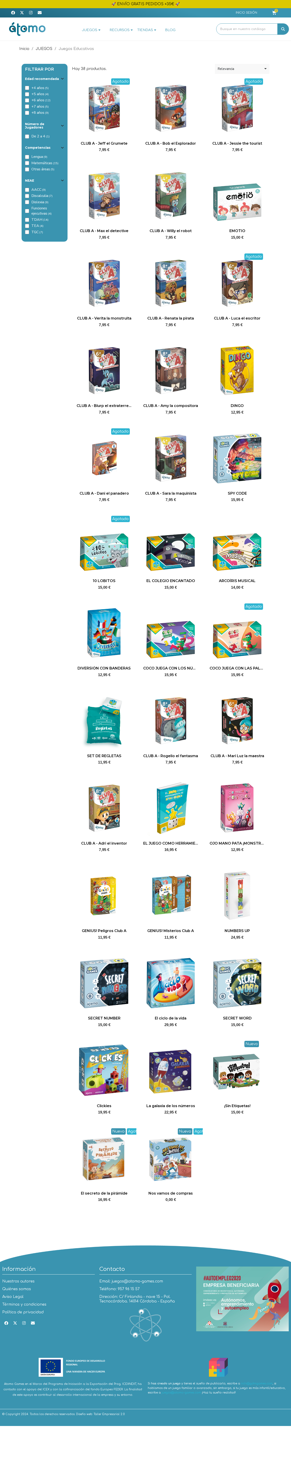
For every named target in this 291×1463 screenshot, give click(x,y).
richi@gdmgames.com (257, 1383)
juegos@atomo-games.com (181, 1392)
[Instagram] (31, 12)
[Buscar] (283, 29)
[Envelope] (39, 12)
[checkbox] (27, 88)
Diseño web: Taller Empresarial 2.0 (100, 1414)
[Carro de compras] (274, 13)
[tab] (44, 79)
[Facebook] (13, 12)
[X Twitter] (22, 12)
